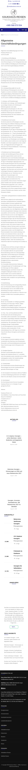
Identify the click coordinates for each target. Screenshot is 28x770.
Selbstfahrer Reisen (6, 752)
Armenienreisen (5, 713)
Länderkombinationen (6, 720)
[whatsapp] (9, 3)
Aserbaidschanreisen (6, 717)
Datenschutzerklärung (14, 766)
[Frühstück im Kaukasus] (8, 550)
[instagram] (12, 3)
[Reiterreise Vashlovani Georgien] (8, 519)
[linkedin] (18, 3)
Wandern (3, 736)
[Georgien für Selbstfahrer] (8, 565)
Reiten (2, 743)
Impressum (23, 764)
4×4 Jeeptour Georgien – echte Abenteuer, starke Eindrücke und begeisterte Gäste (12, 639)
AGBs (19, 764)
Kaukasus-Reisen (13, 764)
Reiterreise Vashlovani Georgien (17, 521)
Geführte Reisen (5, 756)
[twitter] (15, 3)
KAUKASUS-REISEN (14, 17)
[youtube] (17, 3)
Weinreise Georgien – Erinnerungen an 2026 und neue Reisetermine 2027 (14, 471)
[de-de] (10, 3)
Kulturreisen (4, 733)
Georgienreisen (19, 526)
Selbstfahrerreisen (5, 729)
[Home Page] (2, 30)
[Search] (18, 30)
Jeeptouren (3, 740)
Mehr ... (14, 626)
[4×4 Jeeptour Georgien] (8, 536)
